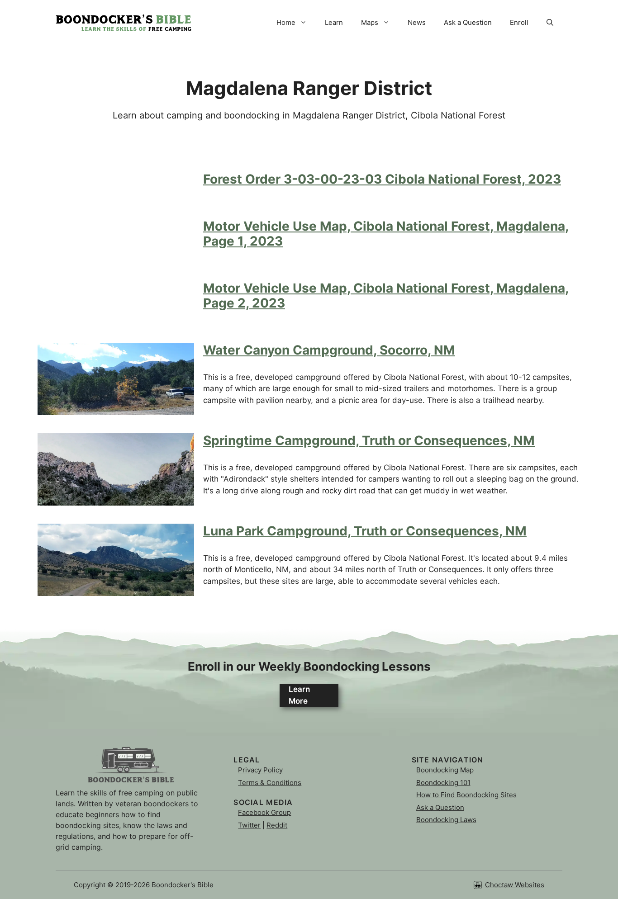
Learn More (299, 695)
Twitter (249, 825)
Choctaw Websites (514, 884)
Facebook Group (264, 812)
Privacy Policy (260, 770)
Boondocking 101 (443, 782)
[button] (549, 22)
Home (285, 22)
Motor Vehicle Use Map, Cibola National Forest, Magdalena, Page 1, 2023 (386, 233)
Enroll (519, 22)
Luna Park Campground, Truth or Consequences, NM (365, 531)
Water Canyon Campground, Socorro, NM (329, 350)
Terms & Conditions (269, 782)
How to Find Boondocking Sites (466, 794)
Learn (334, 22)
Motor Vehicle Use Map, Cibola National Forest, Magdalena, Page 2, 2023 (386, 295)
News (417, 22)
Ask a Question (468, 22)
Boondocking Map (445, 770)
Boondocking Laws (446, 819)
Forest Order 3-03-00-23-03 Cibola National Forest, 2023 (382, 179)
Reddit (276, 825)
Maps (369, 22)
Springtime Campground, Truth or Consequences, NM (369, 440)
